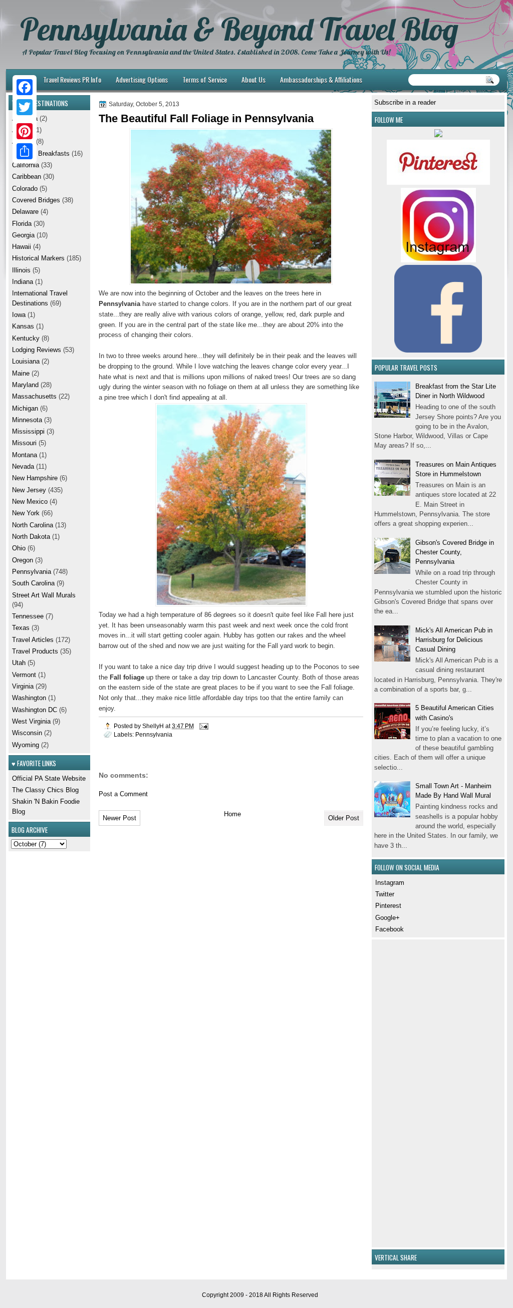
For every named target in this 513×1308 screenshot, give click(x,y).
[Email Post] (203, 726)
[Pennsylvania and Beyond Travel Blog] (438, 182)
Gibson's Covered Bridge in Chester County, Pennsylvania (454, 552)
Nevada (23, 466)
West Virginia (31, 721)
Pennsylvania (153, 734)
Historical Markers (38, 258)
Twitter (384, 894)
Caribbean (26, 176)
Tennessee (28, 616)
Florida (22, 223)
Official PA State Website (49, 778)
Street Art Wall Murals (44, 595)
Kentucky (26, 338)
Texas (21, 627)
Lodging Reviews (36, 350)
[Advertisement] (404, 1092)
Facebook (389, 929)
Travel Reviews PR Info (72, 79)
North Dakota (31, 536)
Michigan (25, 408)
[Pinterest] (25, 131)
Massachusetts (34, 396)
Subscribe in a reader (405, 102)
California (25, 165)
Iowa (19, 314)
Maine (21, 373)
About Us (253, 79)
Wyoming (25, 745)
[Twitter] (25, 107)
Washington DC (34, 710)
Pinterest (388, 905)
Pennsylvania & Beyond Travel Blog (239, 29)
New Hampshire (35, 478)
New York (26, 513)
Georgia (23, 235)
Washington (29, 698)
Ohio (19, 548)
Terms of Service (204, 79)
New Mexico (30, 501)
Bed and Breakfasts (41, 153)
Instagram (389, 882)
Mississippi (28, 431)
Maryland (25, 385)
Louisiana (26, 361)
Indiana (22, 281)
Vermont (24, 675)
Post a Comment (123, 794)
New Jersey (29, 490)
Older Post (343, 818)
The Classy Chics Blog (45, 790)
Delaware (25, 211)
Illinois (21, 270)
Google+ (387, 917)
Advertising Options (142, 79)
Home (232, 814)
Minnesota (27, 420)
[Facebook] (25, 87)
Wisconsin (27, 733)
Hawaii (21, 246)
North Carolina (32, 525)
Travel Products (35, 651)
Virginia (23, 686)
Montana (24, 455)
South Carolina (33, 583)
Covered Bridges (36, 200)
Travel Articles (33, 639)
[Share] (25, 151)
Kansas (23, 326)
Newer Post (119, 818)
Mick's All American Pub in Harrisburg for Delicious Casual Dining (453, 639)
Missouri (24, 443)
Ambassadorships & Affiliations (321, 79)
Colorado (25, 188)
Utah (19, 663)
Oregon (22, 560)
